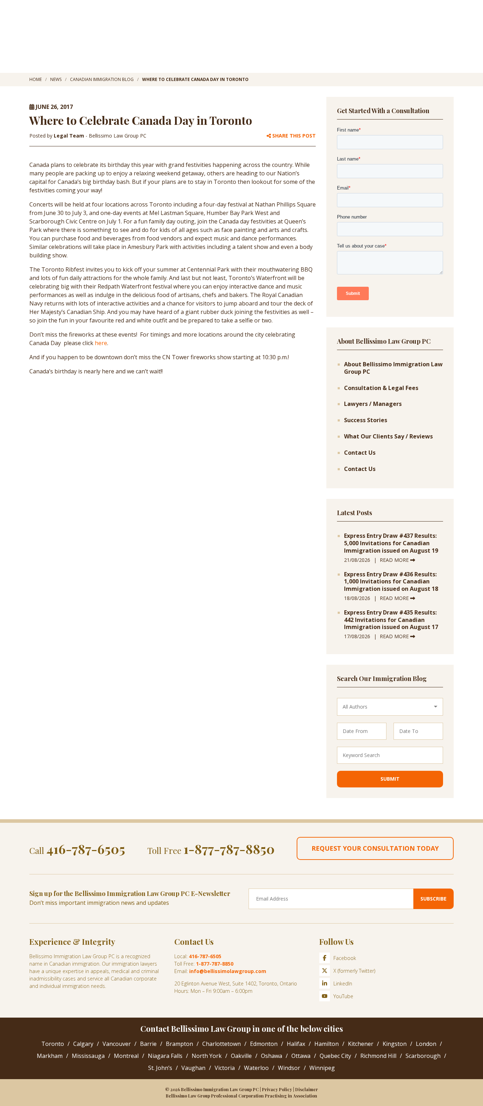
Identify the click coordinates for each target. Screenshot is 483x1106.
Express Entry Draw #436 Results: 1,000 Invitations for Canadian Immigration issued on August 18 (391, 582)
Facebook (344, 958)
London (426, 1044)
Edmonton (264, 1044)
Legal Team (70, 135)
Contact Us (360, 452)
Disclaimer (306, 1089)
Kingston (395, 1044)
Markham (50, 1056)
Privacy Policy (277, 1089)
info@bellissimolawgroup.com (227, 971)
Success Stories (365, 420)
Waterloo (256, 1068)
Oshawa (271, 1056)
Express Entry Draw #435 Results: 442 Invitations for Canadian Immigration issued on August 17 (391, 620)
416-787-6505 (85, 848)
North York (207, 1056)
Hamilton (326, 1044)
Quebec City (335, 1056)
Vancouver (117, 1044)
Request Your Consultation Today (375, 848)
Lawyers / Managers (373, 404)
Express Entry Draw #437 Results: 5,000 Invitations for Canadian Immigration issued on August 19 (391, 543)
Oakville (241, 1056)
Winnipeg (322, 1068)
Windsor (289, 1068)
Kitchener (360, 1044)
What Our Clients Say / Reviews (388, 436)
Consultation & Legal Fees (381, 388)
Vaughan (193, 1068)
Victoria (225, 1068)
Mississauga (88, 1056)
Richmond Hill (378, 1056)
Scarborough (423, 1056)
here (101, 343)
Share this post (293, 136)
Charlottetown (221, 1044)
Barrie (148, 1044)
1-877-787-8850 (229, 848)
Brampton (179, 1044)
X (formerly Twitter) (354, 970)
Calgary (83, 1044)
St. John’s (160, 1068)
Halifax (296, 1044)
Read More (395, 560)
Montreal (126, 1056)
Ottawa (300, 1056)
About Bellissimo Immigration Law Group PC (393, 368)
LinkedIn (342, 983)
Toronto (52, 1044)
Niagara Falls (165, 1056)
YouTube (343, 996)
